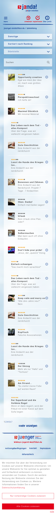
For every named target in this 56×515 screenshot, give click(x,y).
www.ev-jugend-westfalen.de (28, 442)
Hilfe (52, 512)
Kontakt (33, 448)
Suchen (10, 62)
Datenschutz (28, 454)
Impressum (45, 448)
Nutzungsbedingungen (16, 448)
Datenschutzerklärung (13, 487)
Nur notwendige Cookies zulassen (28, 496)
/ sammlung (31, 28)
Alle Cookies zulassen (28, 506)
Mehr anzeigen (28, 426)
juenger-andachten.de (14, 28)
